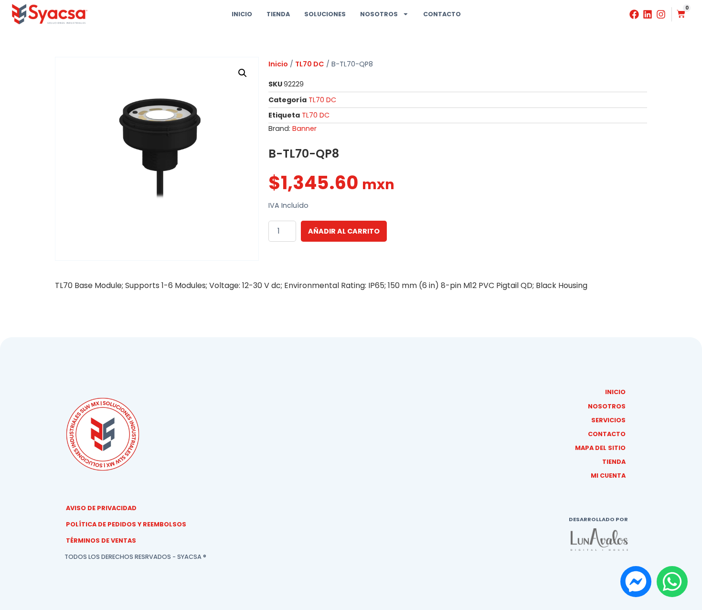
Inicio (242, 14)
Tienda (278, 14)
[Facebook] (634, 14)
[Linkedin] (647, 14)
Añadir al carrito (344, 231)
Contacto (442, 14)
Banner (304, 128)
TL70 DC (309, 64)
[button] (242, 73)
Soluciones (325, 14)
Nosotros (379, 14)
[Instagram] (661, 14)
